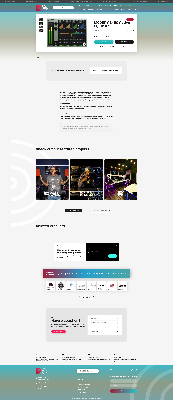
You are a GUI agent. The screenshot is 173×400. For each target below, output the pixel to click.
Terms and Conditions (84, 382)
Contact (135, 9)
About (122, 9)
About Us (80, 379)
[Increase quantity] (106, 36)
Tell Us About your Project (100, 210)
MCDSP (96, 19)
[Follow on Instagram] (136, 370)
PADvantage (127, 46)
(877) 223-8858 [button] (114, 5)
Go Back (40, 57)
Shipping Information (84, 384)
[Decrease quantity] (100, 36)
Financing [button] (97, 5)
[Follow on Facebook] (128, 370)
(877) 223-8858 (42, 386)
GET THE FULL (50, 273)
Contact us (46, 360)
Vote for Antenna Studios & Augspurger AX (108, 1)
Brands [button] (81, 5)
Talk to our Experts (58, 331)
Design (108, 9)
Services (115, 9)
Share (97, 46)
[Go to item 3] (41, 27)
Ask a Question (117, 46)
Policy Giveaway (82, 389)
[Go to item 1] (41, 20)
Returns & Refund (83, 387)
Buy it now (124, 41)
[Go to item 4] (41, 30)
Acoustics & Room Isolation (80, 1)
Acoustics (100, 9)
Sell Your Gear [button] (89, 5)
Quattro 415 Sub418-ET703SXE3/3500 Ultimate (52, 1)
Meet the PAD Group (86, 297)
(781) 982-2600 (42, 388)
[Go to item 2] (41, 23)
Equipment (82, 9)
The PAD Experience (87, 371)
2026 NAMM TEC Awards (134, 1)
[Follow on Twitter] (132, 370)
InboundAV (99, 398)
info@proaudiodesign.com (45, 383)
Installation (91, 9)
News (128, 9)
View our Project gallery (73, 210)
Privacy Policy (82, 392)
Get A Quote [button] (104, 5)
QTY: (95, 36)
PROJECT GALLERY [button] (125, 5)
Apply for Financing (106, 46)
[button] (52, 179)
